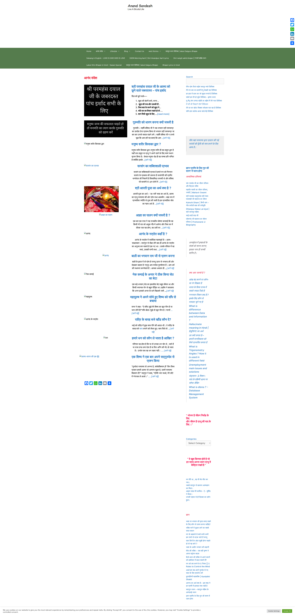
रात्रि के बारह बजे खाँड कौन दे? (153, 319)
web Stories (153, 51)
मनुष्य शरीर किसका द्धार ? (146, 144)
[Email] (292, 38)
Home (88, 51)
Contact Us (139, 51)
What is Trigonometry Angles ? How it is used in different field (197, 353)
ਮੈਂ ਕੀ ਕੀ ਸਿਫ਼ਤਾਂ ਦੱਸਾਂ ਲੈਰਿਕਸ (197, 104)
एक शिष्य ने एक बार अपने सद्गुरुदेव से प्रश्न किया (153, 359)
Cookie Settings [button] (274, 611)
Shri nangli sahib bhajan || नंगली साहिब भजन (189, 58)
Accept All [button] (287, 611)
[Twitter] (292, 24)
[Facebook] (292, 20)
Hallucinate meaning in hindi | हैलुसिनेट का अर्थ (199, 328)
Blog (126, 51)
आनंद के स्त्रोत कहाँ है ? (153, 234)
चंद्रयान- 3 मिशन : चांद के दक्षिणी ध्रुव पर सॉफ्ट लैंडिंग (198, 379)
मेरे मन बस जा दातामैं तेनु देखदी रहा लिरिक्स (201, 90)
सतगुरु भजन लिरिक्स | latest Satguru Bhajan (181, 51)
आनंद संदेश (99, 51)
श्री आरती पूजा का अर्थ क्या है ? (153, 188)
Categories (191, 439)
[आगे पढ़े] (170, 268)
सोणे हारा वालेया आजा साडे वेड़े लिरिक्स (199, 111)
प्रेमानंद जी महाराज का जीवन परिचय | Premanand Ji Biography (196, 222)
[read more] (163, 114)
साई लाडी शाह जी (192, 215)
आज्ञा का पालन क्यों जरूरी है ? (153, 215)
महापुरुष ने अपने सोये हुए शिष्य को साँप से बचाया (153, 299)
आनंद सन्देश (163, 6)
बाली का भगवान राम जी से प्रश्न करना (153, 256)
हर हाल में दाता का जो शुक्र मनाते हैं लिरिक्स (201, 94)
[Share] (292, 43)
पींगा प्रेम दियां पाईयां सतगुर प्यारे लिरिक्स (200, 86)
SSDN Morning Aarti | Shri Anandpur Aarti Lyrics (149, 58)
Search (189, 77)
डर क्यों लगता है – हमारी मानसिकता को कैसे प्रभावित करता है (198, 339)
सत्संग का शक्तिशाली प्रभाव (153, 166)
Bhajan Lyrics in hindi (171, 65)
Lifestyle (113, 51)
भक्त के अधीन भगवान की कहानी (197, 547)
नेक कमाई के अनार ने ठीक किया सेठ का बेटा (153, 276)
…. (166, 350)
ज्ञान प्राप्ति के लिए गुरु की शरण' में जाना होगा (197, 169)
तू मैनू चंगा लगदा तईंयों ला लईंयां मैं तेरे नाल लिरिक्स (204, 101)
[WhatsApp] (292, 29)
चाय (141, 328)
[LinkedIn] (292, 34)
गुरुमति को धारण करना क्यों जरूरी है (153, 122)
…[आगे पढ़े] (159, 203)
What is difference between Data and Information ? (198, 313)
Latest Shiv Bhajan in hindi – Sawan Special (104, 65)
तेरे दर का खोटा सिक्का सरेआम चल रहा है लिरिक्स (203, 108)
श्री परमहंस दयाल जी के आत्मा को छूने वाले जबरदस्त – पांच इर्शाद (151, 88)
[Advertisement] (147, 30)
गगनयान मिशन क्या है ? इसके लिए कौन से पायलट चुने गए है (199, 298)
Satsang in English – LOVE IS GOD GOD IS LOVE (105, 58)
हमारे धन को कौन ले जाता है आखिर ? (153, 338)
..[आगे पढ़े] (165, 138)
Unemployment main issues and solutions (198, 368)
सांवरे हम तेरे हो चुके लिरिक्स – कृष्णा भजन (201, 97)
